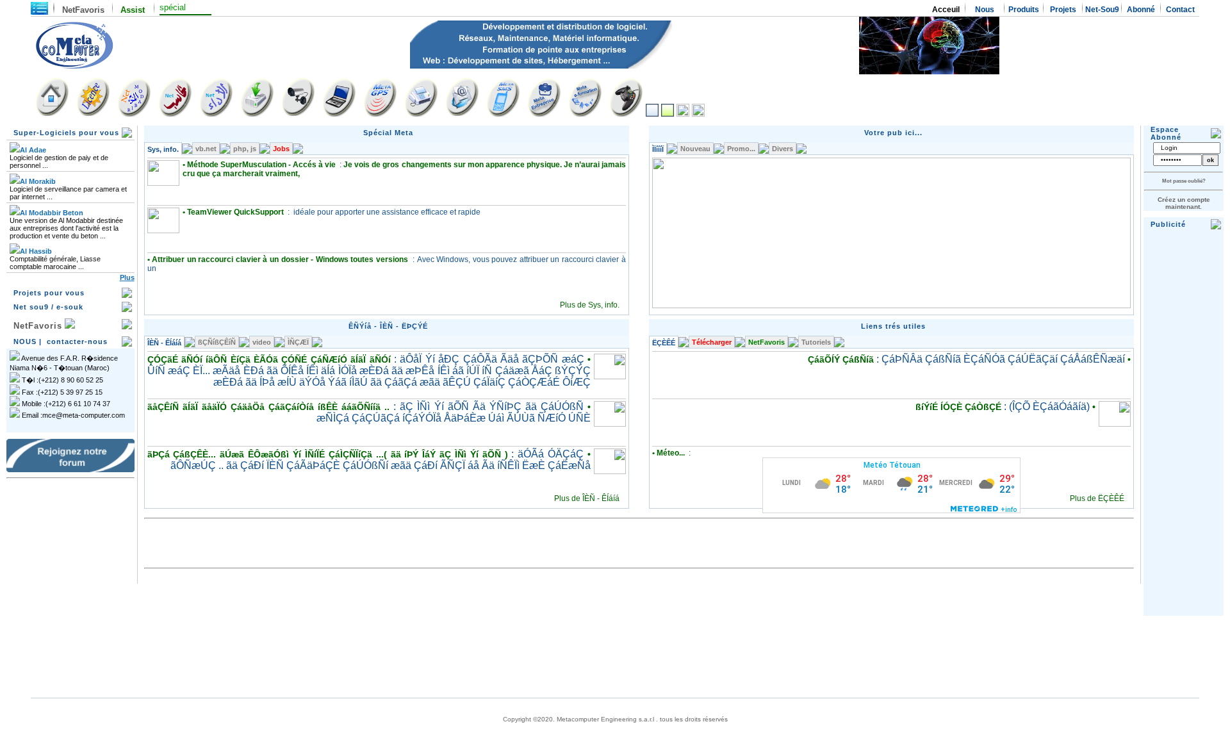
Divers (782, 148)
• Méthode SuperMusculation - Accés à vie (260, 164)
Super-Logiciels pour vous (66, 132)
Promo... (741, 148)
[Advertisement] (70, 548)
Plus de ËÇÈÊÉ (1097, 498)
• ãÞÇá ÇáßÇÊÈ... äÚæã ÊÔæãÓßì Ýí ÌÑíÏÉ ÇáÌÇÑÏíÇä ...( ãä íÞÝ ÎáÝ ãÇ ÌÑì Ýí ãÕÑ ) (369, 454)
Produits (1023, 9)
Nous (984, 9)
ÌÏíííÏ (658, 149)
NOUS (25, 341)
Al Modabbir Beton (51, 213)
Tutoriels (816, 342)
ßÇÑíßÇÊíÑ (217, 342)
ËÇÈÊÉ (663, 343)
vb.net (206, 148)
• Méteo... (669, 452)
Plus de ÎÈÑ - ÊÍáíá (586, 498)
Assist (130, 10)
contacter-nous (77, 341)
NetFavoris (83, 10)
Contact (1180, 9)
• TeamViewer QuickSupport (234, 212)
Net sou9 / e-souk (48, 307)
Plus (127, 277)
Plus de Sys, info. (589, 304)
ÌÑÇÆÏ (298, 342)
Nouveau (695, 148)
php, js (244, 148)
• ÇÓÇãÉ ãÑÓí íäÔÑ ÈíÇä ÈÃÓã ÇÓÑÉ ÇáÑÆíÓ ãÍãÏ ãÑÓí (369, 359)
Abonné (1141, 9)
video (261, 342)
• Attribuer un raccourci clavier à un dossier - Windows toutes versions (279, 259)
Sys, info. (163, 149)
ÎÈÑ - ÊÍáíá (164, 343)
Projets (1063, 9)
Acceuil (946, 9)
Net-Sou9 (1102, 9)
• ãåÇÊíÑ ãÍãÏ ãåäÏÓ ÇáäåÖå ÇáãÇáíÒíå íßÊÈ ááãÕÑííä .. (369, 407)
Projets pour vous (49, 293)
